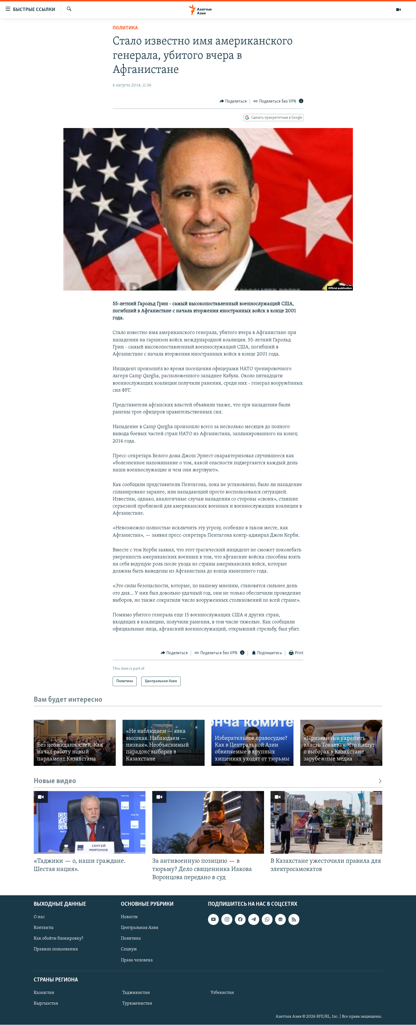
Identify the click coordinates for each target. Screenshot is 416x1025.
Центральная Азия (139, 928)
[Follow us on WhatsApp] (267, 919)
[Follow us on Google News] (280, 919)
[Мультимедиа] (398, 10)
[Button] (233, 101)
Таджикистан (136, 993)
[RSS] (293, 919)
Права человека (137, 960)
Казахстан (44, 993)
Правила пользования (56, 949)
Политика (125, 28)
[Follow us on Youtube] (213, 919)
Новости (129, 917)
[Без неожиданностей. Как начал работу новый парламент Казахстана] (75, 743)
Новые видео (55, 781)
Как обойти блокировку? (58, 939)
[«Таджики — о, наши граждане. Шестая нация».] (89, 822)
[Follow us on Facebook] (240, 919)
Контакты (43, 928)
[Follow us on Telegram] (253, 919)
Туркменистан (137, 1003)
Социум (129, 949)
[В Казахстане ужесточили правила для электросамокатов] (326, 822)
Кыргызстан (46, 1003)
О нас (39, 917)
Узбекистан (222, 993)
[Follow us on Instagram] (226, 919)
